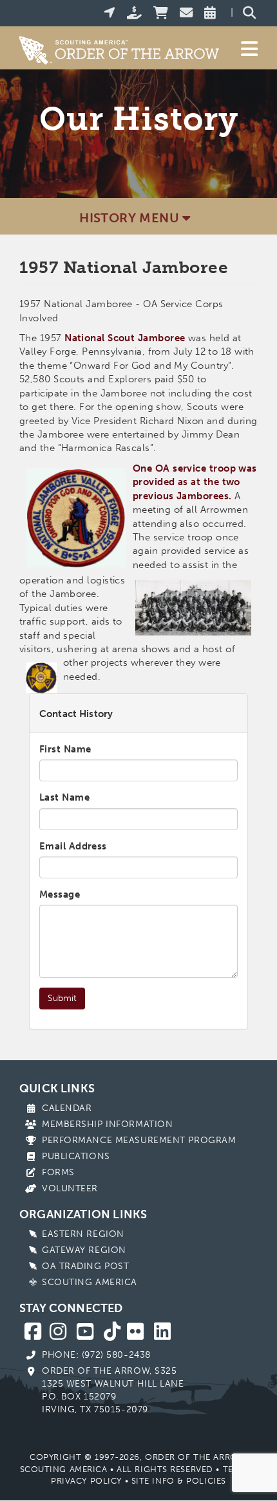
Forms (58, 1172)
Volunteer (70, 1188)
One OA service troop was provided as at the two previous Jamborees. (195, 482)
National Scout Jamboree (124, 338)
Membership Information (107, 1124)
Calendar (66, 1108)
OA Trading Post (85, 1266)
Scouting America (89, 1282)
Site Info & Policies (178, 1481)
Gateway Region (84, 1250)
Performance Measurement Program (139, 1140)
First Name (65, 749)
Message (59, 894)
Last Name (64, 797)
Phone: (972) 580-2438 (96, 1354)
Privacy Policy (86, 1481)
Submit (62, 998)
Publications (76, 1156)
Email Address (73, 846)
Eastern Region (83, 1234)
